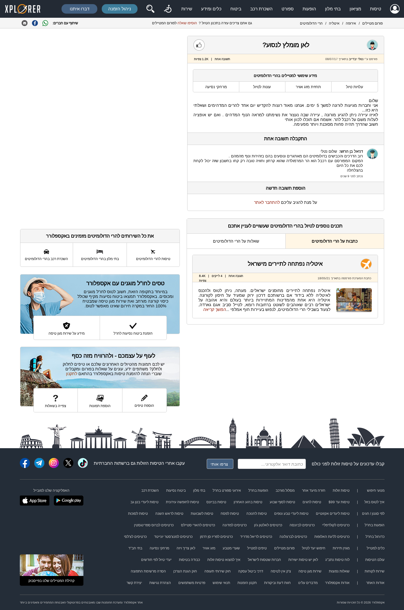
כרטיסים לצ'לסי (135, 537)
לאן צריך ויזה (186, 548)
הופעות (309, 8)
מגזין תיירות (341, 548)
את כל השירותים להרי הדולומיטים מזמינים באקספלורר (100, 235)
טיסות (375, 8)
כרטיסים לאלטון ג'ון (268, 525)
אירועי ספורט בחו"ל (227, 490)
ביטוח (235, 8)
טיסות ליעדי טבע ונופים (291, 513)
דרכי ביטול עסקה (250, 571)
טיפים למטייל (257, 548)
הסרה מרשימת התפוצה (148, 571)
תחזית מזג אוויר (308, 87)
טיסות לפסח (230, 513)
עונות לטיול (262, 87)
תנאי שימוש (221, 583)
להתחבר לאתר (267, 202)
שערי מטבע (231, 548)
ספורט (288, 8)
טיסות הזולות (149, 463)
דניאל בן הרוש (351, 151)
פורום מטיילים (372, 23)
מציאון (355, 8)
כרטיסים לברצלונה (293, 537)
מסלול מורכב (285, 490)
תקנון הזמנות (247, 583)
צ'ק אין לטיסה (281, 571)
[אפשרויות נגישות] (168, 9)
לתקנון (71, 373)
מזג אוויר (209, 548)
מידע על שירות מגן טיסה (67, 333)
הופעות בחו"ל (258, 490)
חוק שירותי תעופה (217, 571)
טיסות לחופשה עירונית (182, 502)
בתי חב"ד (135, 548)
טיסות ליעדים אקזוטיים (333, 513)
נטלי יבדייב (356, 59)
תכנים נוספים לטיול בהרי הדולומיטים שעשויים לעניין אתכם (285, 225)
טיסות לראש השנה (169, 513)
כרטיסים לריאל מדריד (256, 537)
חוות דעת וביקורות (277, 583)
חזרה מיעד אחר (313, 490)
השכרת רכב (261, 8)
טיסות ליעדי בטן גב (144, 502)
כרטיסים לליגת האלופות (332, 537)
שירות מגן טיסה (309, 571)
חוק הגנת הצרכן (185, 571)
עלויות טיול (354, 87)
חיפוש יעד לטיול (313, 548)
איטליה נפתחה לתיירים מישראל (285, 264)
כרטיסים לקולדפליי (336, 525)
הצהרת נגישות (160, 583)
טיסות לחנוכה (256, 513)
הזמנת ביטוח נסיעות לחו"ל (133, 333)
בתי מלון (333, 8)
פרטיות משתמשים (191, 583)
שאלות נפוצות (339, 571)
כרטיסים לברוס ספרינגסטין (154, 525)
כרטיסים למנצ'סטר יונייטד (173, 537)
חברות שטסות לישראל (264, 560)
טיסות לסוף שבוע (282, 502)
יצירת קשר (134, 583)
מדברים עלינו (308, 583)
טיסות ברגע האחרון (248, 502)
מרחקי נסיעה (216, 87)
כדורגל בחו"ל (375, 537)
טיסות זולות (342, 463)
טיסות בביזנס (216, 502)
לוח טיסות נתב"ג (337, 560)
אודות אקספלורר (337, 583)
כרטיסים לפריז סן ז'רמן (216, 537)
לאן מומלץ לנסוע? (286, 44)
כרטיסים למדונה (234, 525)
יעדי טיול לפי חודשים (156, 560)
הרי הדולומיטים (311, 23)
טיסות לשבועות (202, 513)
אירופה (351, 23)
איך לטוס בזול (374, 502)
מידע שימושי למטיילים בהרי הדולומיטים (285, 75)
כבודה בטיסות (189, 560)
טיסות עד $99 (339, 502)
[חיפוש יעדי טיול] (150, 9)
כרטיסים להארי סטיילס (198, 525)
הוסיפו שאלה (187, 23)
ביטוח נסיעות (176, 490)
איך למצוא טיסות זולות (223, 560)
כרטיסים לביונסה (302, 525)
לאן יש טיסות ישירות (303, 560)
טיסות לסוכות (138, 513)
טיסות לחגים (312, 502)
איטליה (334, 23)
